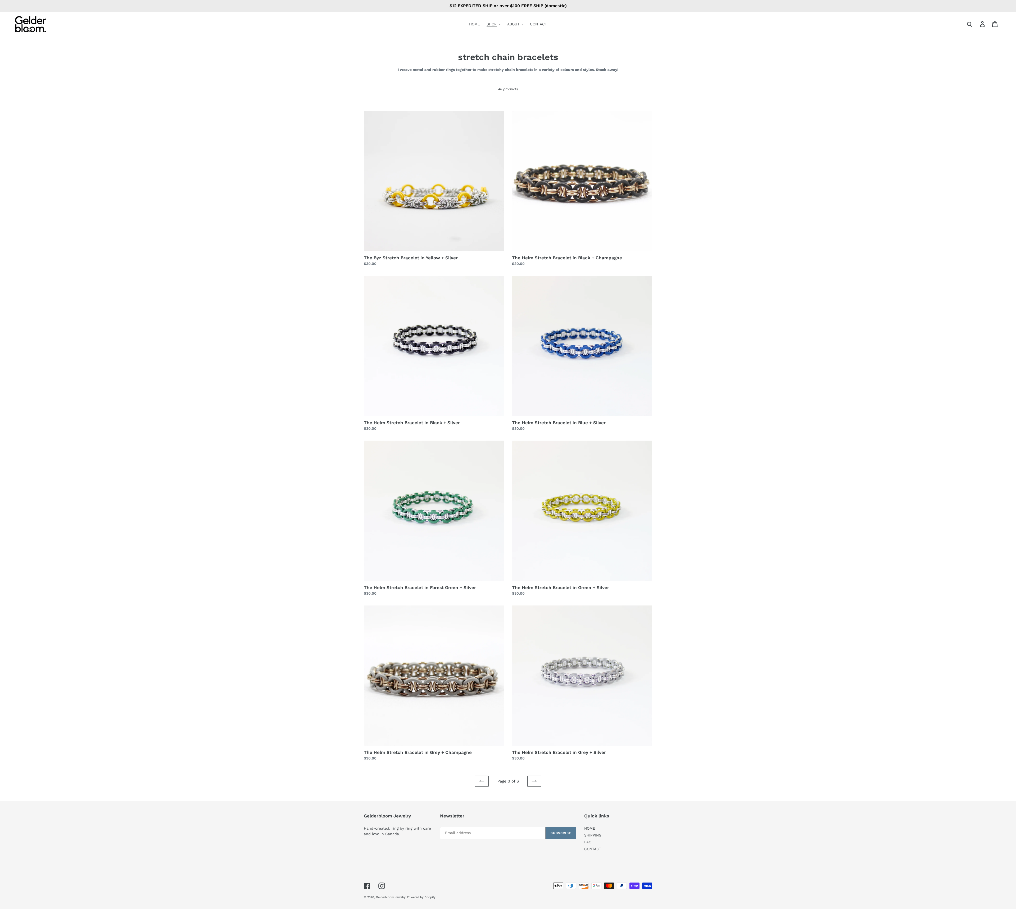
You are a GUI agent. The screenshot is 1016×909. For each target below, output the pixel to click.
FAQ (587, 842)
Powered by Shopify (421, 897)
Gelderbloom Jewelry (391, 897)
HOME (589, 828)
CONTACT (592, 849)
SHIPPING (592, 835)
